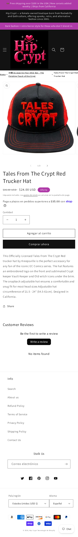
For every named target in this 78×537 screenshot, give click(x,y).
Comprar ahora (39, 244)
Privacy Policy (16, 423)
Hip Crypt (33, 530)
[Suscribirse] (66, 464)
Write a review (39, 342)
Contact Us (14, 440)
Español (57, 503)
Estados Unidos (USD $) (25, 503)
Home (2, 74)
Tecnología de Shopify (46, 530)
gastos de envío (31, 195)
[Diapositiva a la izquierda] (31, 166)
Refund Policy (16, 406)
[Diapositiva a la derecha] (47, 166)
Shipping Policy (17, 431)
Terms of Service (17, 414)
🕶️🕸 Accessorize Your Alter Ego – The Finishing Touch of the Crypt (26, 74)
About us (13, 397)
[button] (5, 50)
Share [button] (10, 306)
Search (12, 389)
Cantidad (8, 212)
